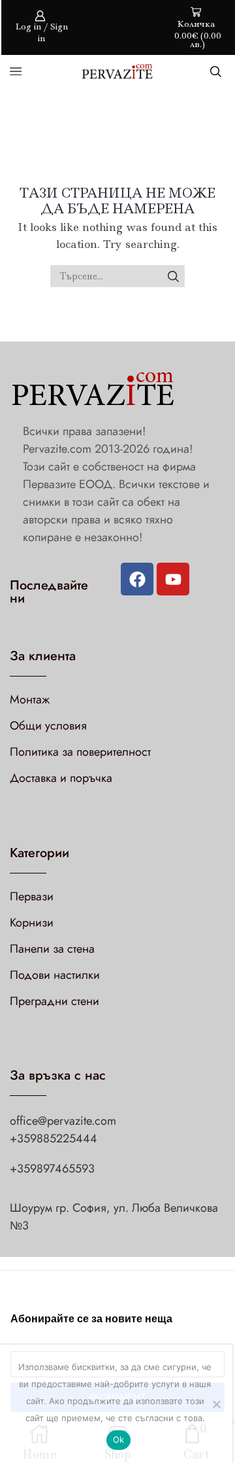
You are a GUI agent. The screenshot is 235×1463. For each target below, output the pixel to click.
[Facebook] (137, 579)
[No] (216, 1404)
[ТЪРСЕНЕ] (173, 276)
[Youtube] (173, 579)
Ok (119, 1439)
